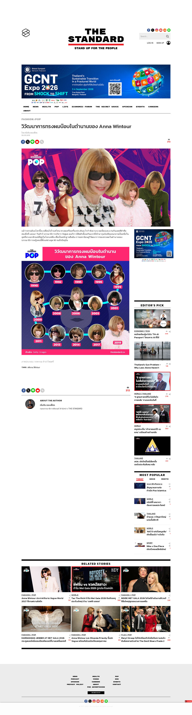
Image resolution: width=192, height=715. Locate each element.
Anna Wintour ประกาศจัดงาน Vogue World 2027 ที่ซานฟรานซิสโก (42, 600)
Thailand (146, 394)
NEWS (36, 107)
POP (56, 107)
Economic (139, 331)
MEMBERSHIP (96, 693)
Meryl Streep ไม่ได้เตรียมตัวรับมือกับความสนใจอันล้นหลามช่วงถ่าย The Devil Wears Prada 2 (143, 639)
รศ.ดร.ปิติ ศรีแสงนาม (154, 484)
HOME (26, 107)
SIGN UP (160, 43)
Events (116, 682)
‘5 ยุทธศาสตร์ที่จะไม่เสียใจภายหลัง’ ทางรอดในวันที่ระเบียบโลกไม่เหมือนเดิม (146, 398)
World (137, 394)
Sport (150, 543)
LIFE (65, 107)
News (75, 676)
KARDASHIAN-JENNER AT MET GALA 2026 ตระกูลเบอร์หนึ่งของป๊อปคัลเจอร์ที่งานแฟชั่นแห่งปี (44, 639)
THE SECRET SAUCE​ (107, 107)
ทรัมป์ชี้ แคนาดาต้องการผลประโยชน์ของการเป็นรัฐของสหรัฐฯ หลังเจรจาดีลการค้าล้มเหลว (156, 504)
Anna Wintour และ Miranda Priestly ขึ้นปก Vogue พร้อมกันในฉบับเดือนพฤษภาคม (92, 639)
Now (117, 679)
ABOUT (27, 111)
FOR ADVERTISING (96, 687)
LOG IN (150, 43)
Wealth (96, 676)
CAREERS (153, 107)
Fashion (28, 119)
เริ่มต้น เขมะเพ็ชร (31, 132)
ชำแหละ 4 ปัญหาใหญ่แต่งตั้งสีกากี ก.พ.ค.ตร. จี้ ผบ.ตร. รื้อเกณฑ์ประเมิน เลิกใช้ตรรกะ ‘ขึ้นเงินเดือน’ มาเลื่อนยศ (157, 518)
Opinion (75, 682)
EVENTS (140, 107)
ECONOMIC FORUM (82, 107)
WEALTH (46, 107)
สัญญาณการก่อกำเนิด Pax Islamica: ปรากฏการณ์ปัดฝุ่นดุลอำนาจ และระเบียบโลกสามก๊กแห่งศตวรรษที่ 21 (156, 489)
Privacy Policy (75, 684)
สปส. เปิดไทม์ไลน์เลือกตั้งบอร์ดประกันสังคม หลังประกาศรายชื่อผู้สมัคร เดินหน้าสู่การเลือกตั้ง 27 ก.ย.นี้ (146, 463)
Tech (147, 331)
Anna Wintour (34, 367)
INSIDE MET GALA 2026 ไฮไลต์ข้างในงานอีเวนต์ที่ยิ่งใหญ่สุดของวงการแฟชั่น (143, 600)
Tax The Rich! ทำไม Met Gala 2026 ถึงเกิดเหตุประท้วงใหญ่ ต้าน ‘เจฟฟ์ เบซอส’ (93, 600)
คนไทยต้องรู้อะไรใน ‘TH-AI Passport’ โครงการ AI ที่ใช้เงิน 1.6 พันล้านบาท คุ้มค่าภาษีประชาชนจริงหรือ (147, 336)
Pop (117, 676)
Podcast (75, 679)
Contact (117, 684)
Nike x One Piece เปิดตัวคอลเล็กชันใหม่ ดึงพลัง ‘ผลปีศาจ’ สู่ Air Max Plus (156, 548)
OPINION (127, 107)
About (96, 684)
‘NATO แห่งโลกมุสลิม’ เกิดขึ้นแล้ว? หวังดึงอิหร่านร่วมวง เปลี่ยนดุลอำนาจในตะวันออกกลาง (157, 533)
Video (96, 679)
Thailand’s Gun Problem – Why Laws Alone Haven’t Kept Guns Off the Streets (147, 366)
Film (123, 635)
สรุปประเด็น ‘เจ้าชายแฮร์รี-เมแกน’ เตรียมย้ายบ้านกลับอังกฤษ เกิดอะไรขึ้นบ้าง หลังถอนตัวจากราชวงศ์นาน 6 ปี (147, 431)
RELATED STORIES (96, 563)
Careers (96, 682)
